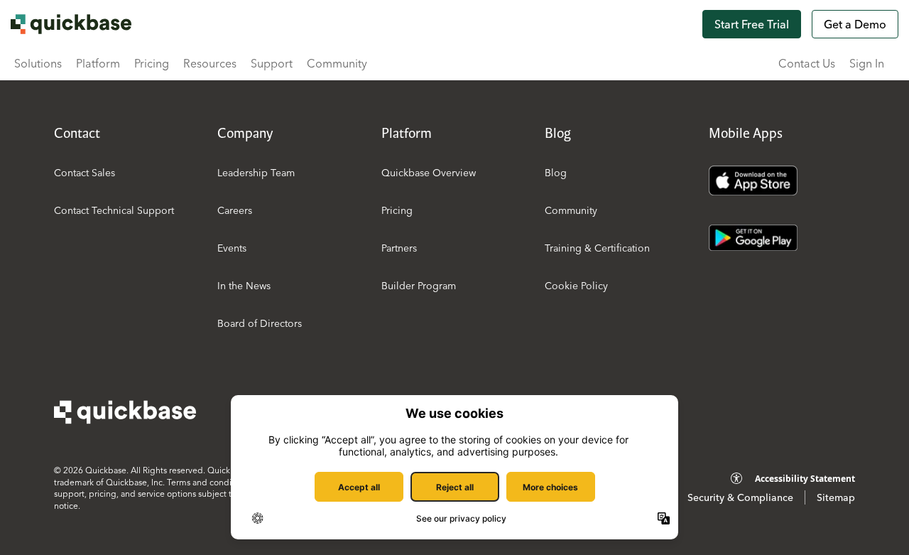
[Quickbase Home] (125, 412)
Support (272, 63)
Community (337, 63)
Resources (209, 63)
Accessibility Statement (805, 479)
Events (231, 248)
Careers (234, 210)
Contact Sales (84, 172)
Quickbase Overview (428, 172)
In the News (244, 285)
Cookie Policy (576, 285)
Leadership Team (256, 172)
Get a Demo (855, 24)
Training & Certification (597, 248)
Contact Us (806, 63)
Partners (399, 248)
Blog (556, 172)
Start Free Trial (751, 24)
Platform (98, 63)
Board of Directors (259, 323)
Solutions (38, 63)
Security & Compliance (740, 497)
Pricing (151, 63)
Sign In (866, 63)
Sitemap (836, 497)
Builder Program (418, 285)
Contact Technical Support (114, 210)
